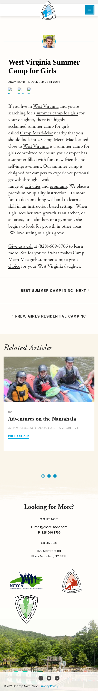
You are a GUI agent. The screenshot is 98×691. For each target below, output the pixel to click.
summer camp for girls (57, 113)
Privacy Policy (49, 686)
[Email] (30, 91)
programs (58, 186)
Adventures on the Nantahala (42, 418)
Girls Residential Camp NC (57, 316)
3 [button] (55, 476)
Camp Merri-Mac (36, 133)
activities (32, 186)
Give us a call (20, 246)
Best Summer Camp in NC (47, 290)
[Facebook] (11, 91)
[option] (49, 404)
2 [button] (49, 476)
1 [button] (43, 475)
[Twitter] (21, 91)
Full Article (18, 436)
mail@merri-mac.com (51, 527)
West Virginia (46, 106)
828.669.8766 (50, 532)
